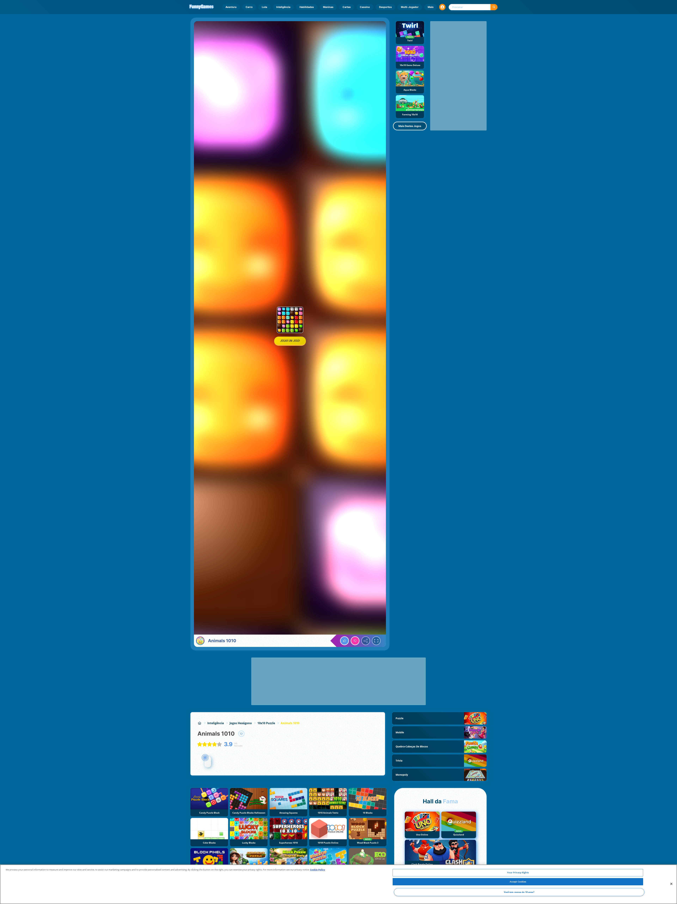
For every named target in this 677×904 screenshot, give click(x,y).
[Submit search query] (494, 7)
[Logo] (201, 7)
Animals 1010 (290, 723)
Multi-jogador (410, 6)
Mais (431, 6)
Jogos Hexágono (241, 723)
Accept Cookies (518, 881)
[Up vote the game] (344, 640)
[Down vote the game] (355, 640)
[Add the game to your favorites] (241, 733)
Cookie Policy (317, 869)
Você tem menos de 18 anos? (519, 892)
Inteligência (283, 6)
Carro (249, 6)
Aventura (230, 6)
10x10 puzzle (266, 723)
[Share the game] (365, 640)
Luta (264, 6)
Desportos (385, 6)
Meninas (328, 6)
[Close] (671, 884)
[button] (442, 7)
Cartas (347, 6)
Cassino (365, 6)
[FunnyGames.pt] (199, 723)
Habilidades (307, 6)
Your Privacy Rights (518, 872)
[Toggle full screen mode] (376, 640)
